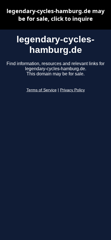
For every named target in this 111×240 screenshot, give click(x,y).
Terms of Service (41, 90)
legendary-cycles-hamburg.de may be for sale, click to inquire (55, 14)
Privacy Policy (72, 90)
